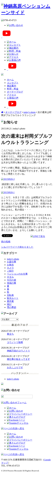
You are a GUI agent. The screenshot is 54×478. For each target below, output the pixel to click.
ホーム (10, 79)
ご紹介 (10, 271)
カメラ (10, 268)
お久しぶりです (15, 367)
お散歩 (10, 265)
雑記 (9, 304)
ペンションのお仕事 (17, 274)
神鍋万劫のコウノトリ (18, 350)
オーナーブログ (15, 92)
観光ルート (12, 298)
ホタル (10, 277)
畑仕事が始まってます (18, 359)
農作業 (10, 301)
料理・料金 (12, 89)
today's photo (29, 112)
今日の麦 (11, 280)
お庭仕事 (11, 261)
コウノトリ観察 (15, 342)
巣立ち (10, 334)
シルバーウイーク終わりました (17, 247)
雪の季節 (11, 307)
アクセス (11, 95)
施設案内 (11, 86)
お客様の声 (12, 98)
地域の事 (11, 283)
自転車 (10, 295)
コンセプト (12, 82)
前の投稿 (5, 241)
